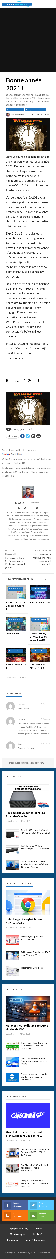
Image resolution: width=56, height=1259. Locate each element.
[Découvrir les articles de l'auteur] (28, 492)
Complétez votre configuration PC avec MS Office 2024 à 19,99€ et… (35, 1152)
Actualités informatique (15, 110)
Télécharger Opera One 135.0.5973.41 (32, 937)
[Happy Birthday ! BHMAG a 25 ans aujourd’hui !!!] (40, 624)
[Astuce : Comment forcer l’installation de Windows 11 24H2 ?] (12, 1062)
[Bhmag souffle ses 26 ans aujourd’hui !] (16, 592)
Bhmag (28, 110)
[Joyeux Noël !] (16, 624)
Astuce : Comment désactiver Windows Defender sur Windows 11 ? (35, 1077)
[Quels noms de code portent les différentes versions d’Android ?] (12, 1046)
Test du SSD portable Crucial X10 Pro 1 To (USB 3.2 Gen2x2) (35, 831)
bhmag (15, 429)
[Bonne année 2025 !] (16, 655)
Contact (38, 1228)
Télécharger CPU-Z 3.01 (32, 967)
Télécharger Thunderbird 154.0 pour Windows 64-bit (35, 953)
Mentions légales (18, 1234)
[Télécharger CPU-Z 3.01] (12, 971)
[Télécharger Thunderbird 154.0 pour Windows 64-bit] (12, 955)
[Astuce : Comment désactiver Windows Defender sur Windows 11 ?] (12, 1077)
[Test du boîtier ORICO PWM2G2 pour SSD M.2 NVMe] (12, 849)
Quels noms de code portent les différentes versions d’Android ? (34, 1046)
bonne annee (25, 429)
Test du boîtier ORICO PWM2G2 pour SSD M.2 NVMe (35, 847)
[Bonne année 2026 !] (40, 592)
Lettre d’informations (35, 1240)
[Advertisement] (28, 39)
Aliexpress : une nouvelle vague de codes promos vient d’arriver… (34, 1183)
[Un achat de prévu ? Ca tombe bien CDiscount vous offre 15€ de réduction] (28, 1115)
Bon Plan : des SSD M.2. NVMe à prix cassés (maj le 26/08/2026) (35, 1168)
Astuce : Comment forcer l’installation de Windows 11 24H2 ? (34, 1061)
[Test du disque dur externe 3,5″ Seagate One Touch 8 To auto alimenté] (28, 796)
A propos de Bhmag (18, 1228)
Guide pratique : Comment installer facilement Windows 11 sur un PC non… (34, 864)
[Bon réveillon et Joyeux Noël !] (40, 655)
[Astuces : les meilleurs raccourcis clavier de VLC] (28, 1009)
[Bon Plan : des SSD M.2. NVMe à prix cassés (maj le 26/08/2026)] (12, 1168)
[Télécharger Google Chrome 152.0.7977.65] (28, 902)
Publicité (37, 1234)
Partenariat (12, 1240)
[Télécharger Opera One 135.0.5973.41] (12, 940)
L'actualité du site (39, 110)
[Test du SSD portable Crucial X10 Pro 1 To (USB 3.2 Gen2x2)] (12, 833)
